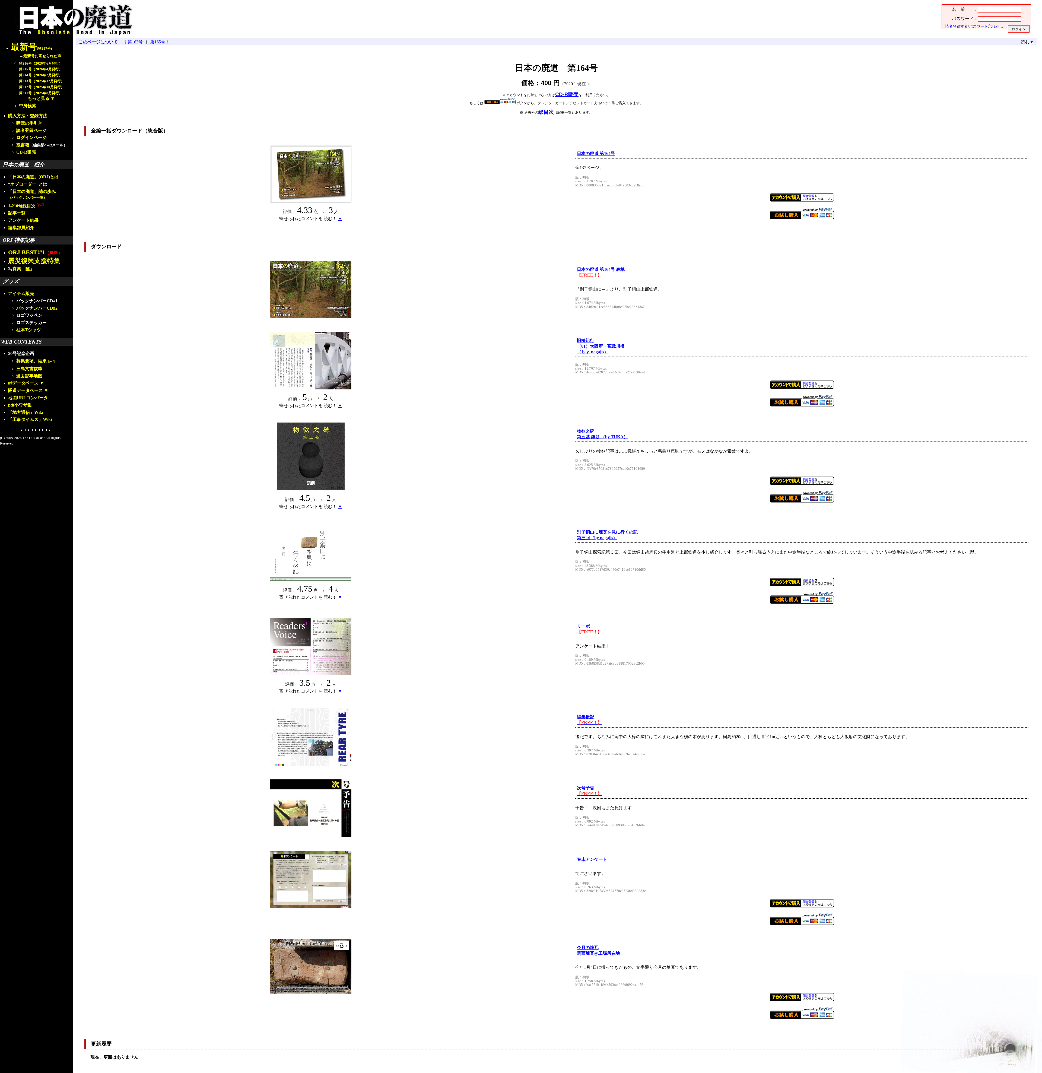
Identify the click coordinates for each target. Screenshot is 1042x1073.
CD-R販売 (26, 152)
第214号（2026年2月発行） (40, 75)
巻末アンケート (592, 859)
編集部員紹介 (21, 227)
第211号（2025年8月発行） (40, 93)
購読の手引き (29, 123)
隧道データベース (25, 390)
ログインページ (31, 137)
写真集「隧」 (21, 268)
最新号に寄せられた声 (42, 56)
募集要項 (25, 360)
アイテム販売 (21, 293)
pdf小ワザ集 (20, 405)
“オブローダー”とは (27, 184)
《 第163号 (133, 42)
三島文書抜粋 (29, 368)
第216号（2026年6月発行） (40, 63)
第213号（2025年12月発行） (41, 81)
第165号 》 (159, 42)
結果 (47, 360)
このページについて (98, 42)
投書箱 (22, 144)
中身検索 (27, 105)
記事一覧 (17, 213)
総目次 (546, 112)
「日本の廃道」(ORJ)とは (33, 176)
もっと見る (38, 98)
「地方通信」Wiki (25, 412)
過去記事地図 (29, 376)
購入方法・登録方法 (27, 115)
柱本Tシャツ (28, 330)
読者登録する (956, 26)
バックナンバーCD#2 (37, 308)
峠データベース (23, 383)
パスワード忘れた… (986, 26)
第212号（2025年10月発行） (41, 87)
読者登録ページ (31, 130)
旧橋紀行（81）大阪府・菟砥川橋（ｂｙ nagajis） (601, 346)
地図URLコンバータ (28, 397)
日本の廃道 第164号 (596, 153)
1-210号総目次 (26, 206)
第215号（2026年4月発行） (40, 69)
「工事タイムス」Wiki (30, 419)
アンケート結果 (23, 220)
